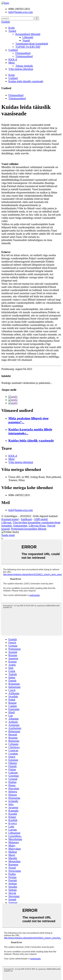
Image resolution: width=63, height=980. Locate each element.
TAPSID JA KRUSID (27, 46)
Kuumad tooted (10, 519)
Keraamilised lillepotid (27, 34)
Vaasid (26, 40)
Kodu (11, 27)
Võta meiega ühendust (20, 68)
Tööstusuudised (24, 56)
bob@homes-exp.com (20, 510)
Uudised (13, 49)
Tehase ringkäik (24, 65)
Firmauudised (22, 53)
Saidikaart (26, 519)
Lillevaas (6, 522)
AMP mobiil (41, 519)
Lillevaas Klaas (37, 525)
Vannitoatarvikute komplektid (31, 43)
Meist (11, 62)
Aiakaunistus (20, 525)
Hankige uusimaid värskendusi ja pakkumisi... (26, 382)
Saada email (8, 535)
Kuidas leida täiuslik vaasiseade (25, 81)
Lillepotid (27, 37)
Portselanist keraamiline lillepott (28, 528)
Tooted (12, 30)
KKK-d (12, 59)
